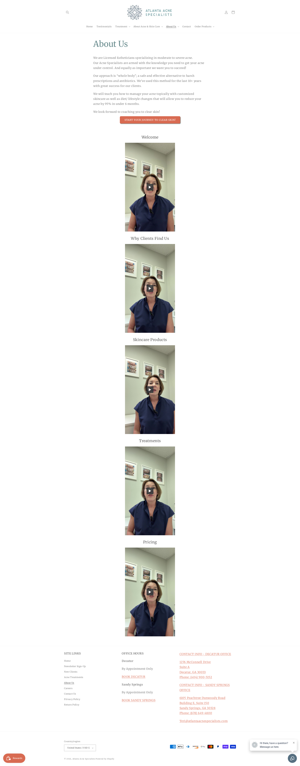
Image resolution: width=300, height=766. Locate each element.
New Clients (71, 671)
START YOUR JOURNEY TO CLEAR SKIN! (150, 119)
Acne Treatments (73, 677)
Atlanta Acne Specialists (83, 759)
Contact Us (70, 693)
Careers (68, 688)
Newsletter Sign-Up (75, 666)
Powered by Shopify (105, 759)
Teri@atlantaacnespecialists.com (204, 721)
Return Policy (71, 704)
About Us (69, 682)
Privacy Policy (72, 699)
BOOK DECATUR (133, 676)
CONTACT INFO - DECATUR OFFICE (205, 654)
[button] (67, 12)
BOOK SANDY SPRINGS (138, 700)
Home (67, 660)
